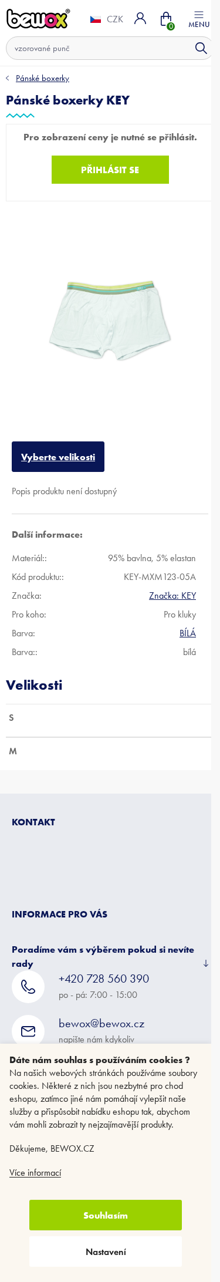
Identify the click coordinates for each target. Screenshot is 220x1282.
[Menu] (190, 18)
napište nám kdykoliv (101, 1021)
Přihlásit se (106, 170)
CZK (106, 19)
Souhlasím (105, 1215)
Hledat (192, 48)
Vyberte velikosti (58, 448)
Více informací (35, 1172)
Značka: (172, 586)
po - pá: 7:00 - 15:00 (104, 977)
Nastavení (106, 1251)
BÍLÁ (188, 624)
